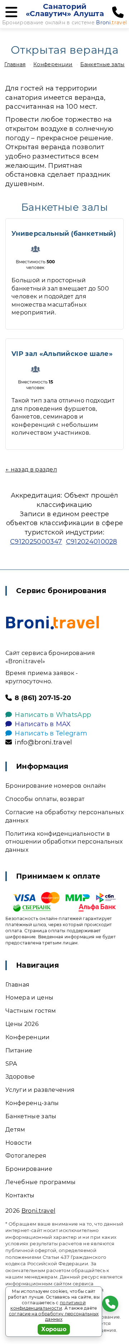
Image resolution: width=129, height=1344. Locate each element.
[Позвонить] (118, 12)
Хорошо (54, 1329)
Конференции (53, 64)
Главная (14, 64)
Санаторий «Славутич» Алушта (65, 10)
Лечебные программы (40, 1182)
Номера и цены (29, 997)
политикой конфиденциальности (48, 1305)
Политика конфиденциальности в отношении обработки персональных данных (64, 842)
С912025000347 (36, 542)
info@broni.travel (43, 742)
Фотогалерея (26, 1155)
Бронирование (28, 1168)
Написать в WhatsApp (53, 715)
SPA (11, 1063)
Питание (18, 1050)
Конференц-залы (32, 1103)
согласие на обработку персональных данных (54, 1316)
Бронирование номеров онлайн (55, 785)
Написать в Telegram (51, 733)
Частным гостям (30, 1010)
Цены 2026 (22, 1024)
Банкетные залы (102, 64)
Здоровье (20, 1076)
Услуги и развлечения (40, 1089)
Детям (15, 1129)
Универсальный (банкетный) (63, 234)
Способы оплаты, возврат (45, 799)
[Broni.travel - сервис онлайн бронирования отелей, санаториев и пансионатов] (52, 622)
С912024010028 (91, 542)
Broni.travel (39, 1210)
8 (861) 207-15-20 (43, 698)
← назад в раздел (31, 469)
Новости (18, 1142)
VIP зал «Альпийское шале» (62, 354)
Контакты (20, 1195)
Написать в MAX (43, 724)
